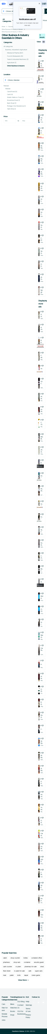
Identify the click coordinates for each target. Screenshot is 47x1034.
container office (36, 958)
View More (22, 980)
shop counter (15, 958)
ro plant (18, 967)
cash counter (7, 967)
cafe (29, 971)
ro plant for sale (19, 971)
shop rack (17, 962)
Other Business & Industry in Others (12, 32)
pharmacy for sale (31, 967)
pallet (12, 975)
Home (3, 26)
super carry (38, 971)
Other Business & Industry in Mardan (12, 29)
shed (42, 967)
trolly (19, 975)
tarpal (26, 975)
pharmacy (6, 962)
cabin (5, 958)
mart (4, 975)
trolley (26, 958)
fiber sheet (6, 971)
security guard (39, 962)
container (27, 962)
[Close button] (39, 3)
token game (36, 975)
